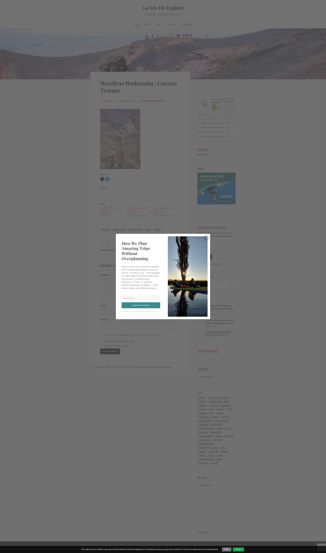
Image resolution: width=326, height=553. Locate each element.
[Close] (206, 237)
